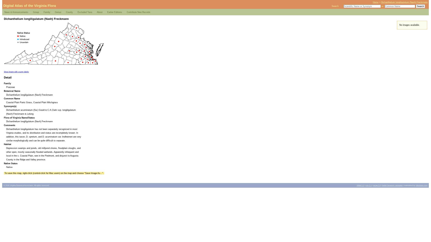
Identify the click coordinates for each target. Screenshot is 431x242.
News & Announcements (16, 12)
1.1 (360, 185)
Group (36, 12)
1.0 (377, 185)
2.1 (369, 185)
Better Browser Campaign (392, 185)
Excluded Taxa (85, 12)
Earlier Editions (114, 12)
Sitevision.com (421, 185)
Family (47, 12)
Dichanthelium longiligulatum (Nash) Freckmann (404, 2)
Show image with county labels (16, 72)
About (100, 12)
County (69, 12)
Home (375, 2)
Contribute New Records (138, 12)
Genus (58, 12)
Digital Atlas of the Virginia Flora (29, 6)
